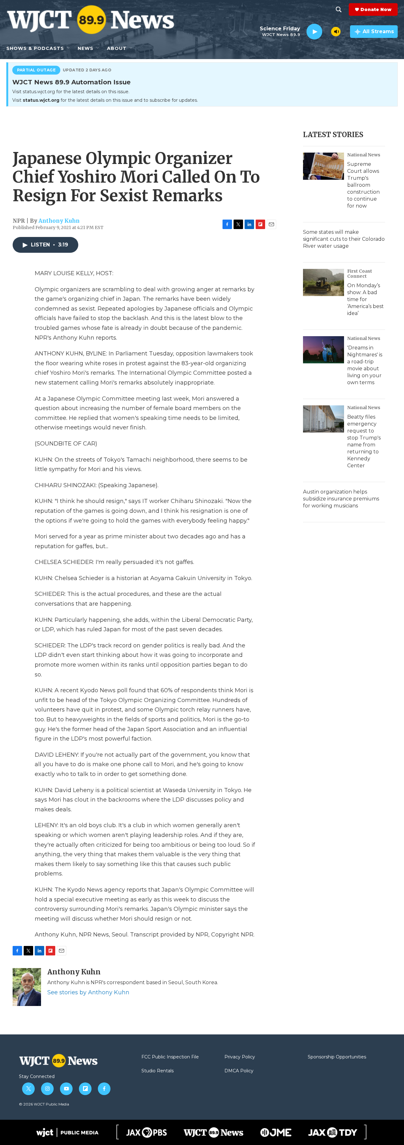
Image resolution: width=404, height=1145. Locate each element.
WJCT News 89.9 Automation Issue (71, 82)
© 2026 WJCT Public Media (44, 1104)
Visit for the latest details (105, 100)
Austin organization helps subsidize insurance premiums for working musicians (341, 499)
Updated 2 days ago (87, 70)
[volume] (336, 31)
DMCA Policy (238, 1071)
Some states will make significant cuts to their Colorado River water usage (344, 239)
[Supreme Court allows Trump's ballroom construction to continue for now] (323, 166)
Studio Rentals (157, 1071)
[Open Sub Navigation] (68, 48)
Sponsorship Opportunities (337, 1057)
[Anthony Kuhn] (27, 987)
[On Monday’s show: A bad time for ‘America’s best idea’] (323, 282)
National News (363, 155)
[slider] (326, 31)
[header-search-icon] (339, 9)
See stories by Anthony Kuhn (88, 992)
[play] (314, 31)
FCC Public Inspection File (170, 1057)
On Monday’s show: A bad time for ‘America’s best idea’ (365, 299)
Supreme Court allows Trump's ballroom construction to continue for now (363, 185)
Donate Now (375, 9)
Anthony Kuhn (59, 220)
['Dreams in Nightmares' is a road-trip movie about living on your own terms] (323, 349)
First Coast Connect (359, 273)
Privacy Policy (239, 1057)
